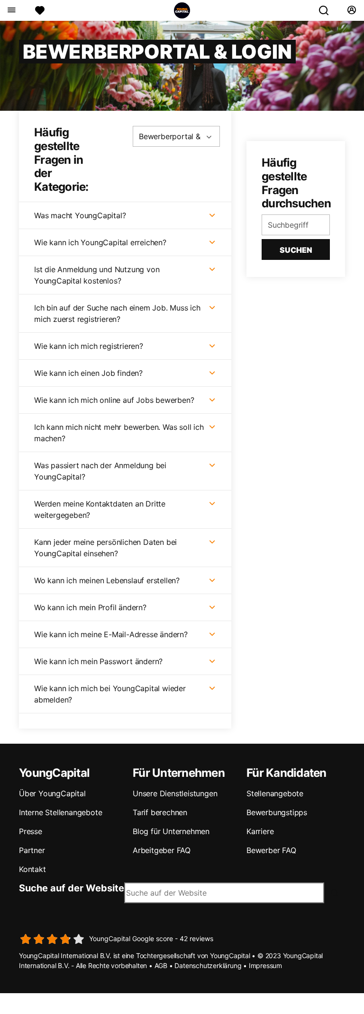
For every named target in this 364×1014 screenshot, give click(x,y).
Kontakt (32, 869)
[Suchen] (327, 10)
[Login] (351, 10)
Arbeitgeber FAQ (162, 850)
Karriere (259, 831)
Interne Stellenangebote (60, 812)
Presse (30, 831)
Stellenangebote (274, 793)
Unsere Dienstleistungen (175, 793)
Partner (32, 850)
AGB (161, 965)
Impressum (265, 965)
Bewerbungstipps (276, 812)
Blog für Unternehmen (171, 831)
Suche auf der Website (71, 888)
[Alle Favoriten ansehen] (40, 10)
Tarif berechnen (160, 812)
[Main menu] (11, 10)
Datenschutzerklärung (207, 965)
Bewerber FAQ (271, 850)
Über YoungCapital (52, 793)
